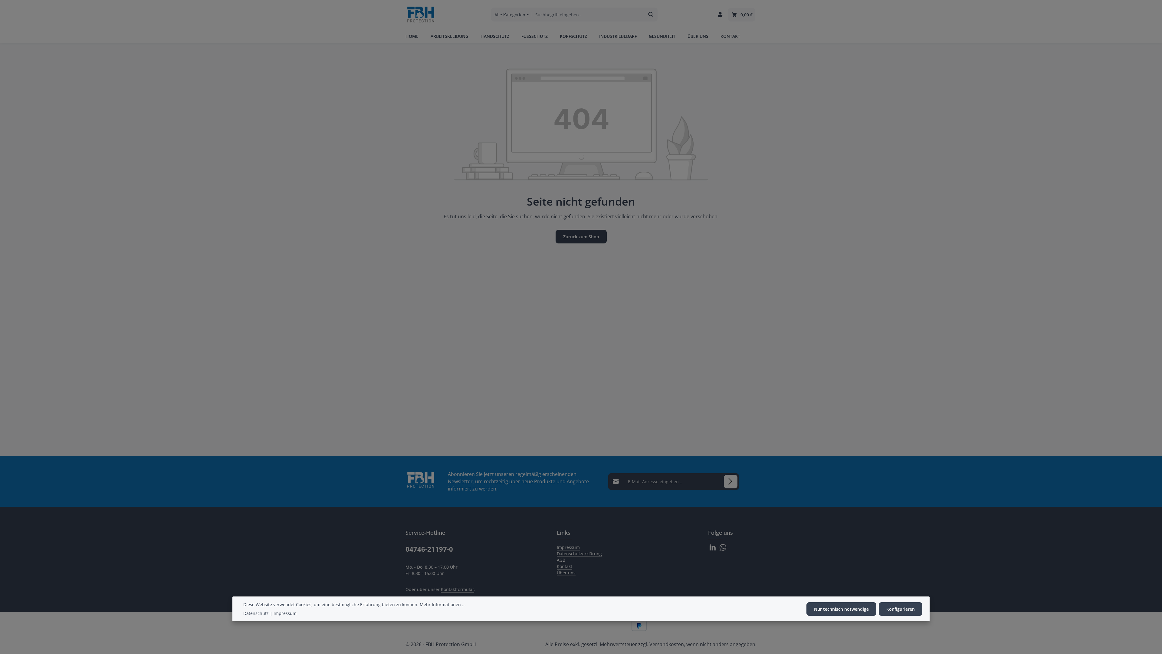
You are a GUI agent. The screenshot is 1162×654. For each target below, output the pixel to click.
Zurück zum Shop (581, 236)
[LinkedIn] (713, 549)
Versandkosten (666, 644)
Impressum (568, 547)
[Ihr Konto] (720, 14)
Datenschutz (256, 613)
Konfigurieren (900, 609)
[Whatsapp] (723, 549)
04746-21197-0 (429, 548)
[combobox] (588, 14)
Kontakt (564, 566)
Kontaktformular (457, 589)
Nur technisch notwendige (841, 609)
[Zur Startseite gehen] (420, 14)
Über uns (566, 573)
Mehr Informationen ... (443, 604)
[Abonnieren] (730, 481)
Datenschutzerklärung (579, 554)
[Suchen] (651, 14)
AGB (561, 560)
